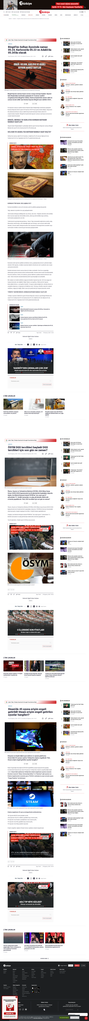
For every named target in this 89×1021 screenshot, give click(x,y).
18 (40, 372)
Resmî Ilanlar (15, 990)
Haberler (10, 43)
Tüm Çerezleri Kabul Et (64, 1017)
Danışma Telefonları (26, 993)
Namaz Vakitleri (63, 971)
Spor (23, 969)
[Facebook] (11, 332)
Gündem (5, 969)
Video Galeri (15, 994)
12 (31, 372)
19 (41, 372)
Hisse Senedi (15, 975)
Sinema (51, 971)
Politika (4, 971)
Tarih (51, 975)
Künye (23, 990)
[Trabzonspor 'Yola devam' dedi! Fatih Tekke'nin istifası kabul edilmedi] (67, 64)
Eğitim (4, 972)
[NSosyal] (37, 344)
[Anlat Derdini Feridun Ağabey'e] (63, 113)
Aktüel (42, 977)
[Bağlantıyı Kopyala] (46, 56)
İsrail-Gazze (34, 977)
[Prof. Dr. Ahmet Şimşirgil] (63, 84)
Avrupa (33, 972)
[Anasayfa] (7, 965)
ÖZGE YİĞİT (12, 589)
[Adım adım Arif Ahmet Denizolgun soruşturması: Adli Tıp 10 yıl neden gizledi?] (67, 43)
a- (33, 103)
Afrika (33, 975)
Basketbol (24, 978)
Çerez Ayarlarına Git (75, 1017)
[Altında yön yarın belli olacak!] (63, 160)
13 (33, 372)
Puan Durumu (24, 972)
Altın (14, 972)
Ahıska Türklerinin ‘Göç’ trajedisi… (73, 106)
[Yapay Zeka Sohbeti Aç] (86, 1018)
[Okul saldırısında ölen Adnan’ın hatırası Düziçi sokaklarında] (63, 567)
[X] (28, 345)
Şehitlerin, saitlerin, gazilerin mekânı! (74, 84)
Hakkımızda (24, 986)
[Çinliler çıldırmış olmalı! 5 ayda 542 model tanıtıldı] (63, 574)
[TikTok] (23, 1009)
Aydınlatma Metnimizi (37, 1018)
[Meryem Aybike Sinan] (63, 106)
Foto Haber (15, 993)
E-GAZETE (70, 965)
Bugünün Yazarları (6, 986)
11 (30, 372)
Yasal (23, 994)
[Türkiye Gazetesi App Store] (36, 988)
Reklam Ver (24, 996)
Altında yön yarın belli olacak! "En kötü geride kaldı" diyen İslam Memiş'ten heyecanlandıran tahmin (76, 158)
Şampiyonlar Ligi (25, 975)
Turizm (14, 982)
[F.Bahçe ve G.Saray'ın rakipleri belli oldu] (63, 175)
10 (28, 372)
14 (34, 372)
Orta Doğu (34, 971)
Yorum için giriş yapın (47, 384)
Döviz (14, 974)
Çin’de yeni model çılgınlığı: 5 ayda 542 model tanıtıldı (75, 165)
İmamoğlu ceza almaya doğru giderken (74, 91)
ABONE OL (77, 965)
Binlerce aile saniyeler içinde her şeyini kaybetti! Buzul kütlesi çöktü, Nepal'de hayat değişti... (76, 150)
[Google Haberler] (42, 344)
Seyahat (42, 975)
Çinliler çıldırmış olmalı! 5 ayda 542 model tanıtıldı (76, 571)
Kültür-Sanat (53, 969)
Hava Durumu (43, 972)
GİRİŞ (84, 965)
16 (37, 372)
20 (43, 372)
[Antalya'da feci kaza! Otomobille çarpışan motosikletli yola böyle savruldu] (63, 144)
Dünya (33, 969)
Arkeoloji (52, 972)
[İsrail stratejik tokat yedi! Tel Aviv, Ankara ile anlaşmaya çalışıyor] (67, 57)
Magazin (14, 986)
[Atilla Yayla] (63, 91)
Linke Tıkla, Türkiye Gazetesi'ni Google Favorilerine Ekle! (22, 40)
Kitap (51, 974)
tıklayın (72, 129)
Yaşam (42, 969)
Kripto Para (15, 977)
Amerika (33, 974)
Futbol (23, 971)
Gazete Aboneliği (25, 991)
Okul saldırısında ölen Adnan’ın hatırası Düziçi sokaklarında (75, 564)
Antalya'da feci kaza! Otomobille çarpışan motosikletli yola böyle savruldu (75, 142)
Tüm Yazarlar (5, 988)
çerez (32, 1016)
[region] (44, 1018)
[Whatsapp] (43, 56)
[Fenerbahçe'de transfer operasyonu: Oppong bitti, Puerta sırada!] (67, 71)
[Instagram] (20, 1009)
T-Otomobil (15, 980)
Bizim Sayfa (62, 969)
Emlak (14, 978)
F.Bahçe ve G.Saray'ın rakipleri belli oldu (76, 172)
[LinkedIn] (34, 345)
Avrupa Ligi (24, 977)
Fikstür (23, 974)
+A (35, 103)
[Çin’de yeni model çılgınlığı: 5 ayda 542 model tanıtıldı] (63, 168)
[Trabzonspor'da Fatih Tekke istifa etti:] (67, 457)
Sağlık (42, 971)
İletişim (23, 988)
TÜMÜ (45, 372)
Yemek (42, 974)
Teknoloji (14, 988)
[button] (51, 361)
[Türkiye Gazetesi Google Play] (36, 991)
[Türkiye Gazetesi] (44, 13)
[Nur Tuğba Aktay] (63, 98)
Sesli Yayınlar (62, 972)
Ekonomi (14, 969)
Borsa (14, 971)
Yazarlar (5, 985)
